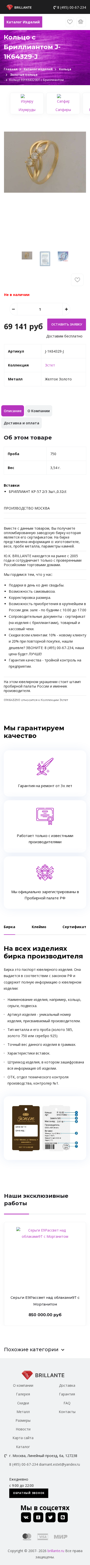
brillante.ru (56, 1550)
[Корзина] (81, 22)
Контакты (67, 1411)
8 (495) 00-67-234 (71, 7)
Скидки (23, 1403)
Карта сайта (23, 1437)
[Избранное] (70, 22)
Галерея (23, 1394)
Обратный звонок (28, 1493)
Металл (23, 1411)
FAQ (67, 1403)
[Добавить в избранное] (77, 280)
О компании (23, 1385)
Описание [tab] (13, 410)
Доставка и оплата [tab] (21, 423)
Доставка (67, 1385)
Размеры (23, 1420)
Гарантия (67, 1394)
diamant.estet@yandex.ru (59, 1464)
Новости (23, 1429)
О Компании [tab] (39, 410)
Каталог (23, 1446)
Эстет (50, 365)
